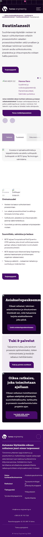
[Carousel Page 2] (40, 78)
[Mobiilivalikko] (38, 9)
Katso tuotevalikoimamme (14, 15)
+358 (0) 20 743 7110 (21, 515)
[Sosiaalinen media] (38, 436)
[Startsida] (2, 15)
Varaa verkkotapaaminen (21, 113)
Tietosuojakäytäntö (21, 527)
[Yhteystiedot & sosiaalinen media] (9, 2)
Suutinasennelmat (22, 17)
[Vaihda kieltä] (33, 2)
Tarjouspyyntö (10, 70)
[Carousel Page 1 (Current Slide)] (38, 78)
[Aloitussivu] (14, 8)
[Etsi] (29, 2)
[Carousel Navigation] (37, 167)
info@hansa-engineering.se (21, 509)
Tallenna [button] (9, 137)
